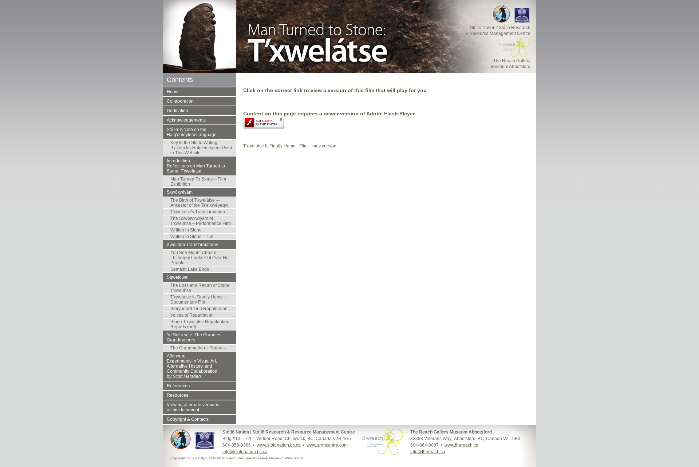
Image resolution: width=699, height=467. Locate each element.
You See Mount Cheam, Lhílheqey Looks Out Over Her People (200, 257)
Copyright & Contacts (188, 419)
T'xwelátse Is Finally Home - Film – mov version (289, 146)
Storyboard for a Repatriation (199, 308)
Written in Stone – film (191, 236)
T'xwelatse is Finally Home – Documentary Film (198, 299)
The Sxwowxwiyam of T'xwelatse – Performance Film (200, 221)
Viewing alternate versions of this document (193, 407)
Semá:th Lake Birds (189, 269)
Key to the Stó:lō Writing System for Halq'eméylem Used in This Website (201, 147)
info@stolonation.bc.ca (245, 451)
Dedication (177, 110)
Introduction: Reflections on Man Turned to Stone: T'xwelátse (196, 166)
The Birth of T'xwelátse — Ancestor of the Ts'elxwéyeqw (199, 203)
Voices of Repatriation (192, 315)
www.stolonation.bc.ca (279, 445)
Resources (177, 395)
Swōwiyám (180, 192)
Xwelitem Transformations (192, 244)
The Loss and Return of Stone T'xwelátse (199, 288)
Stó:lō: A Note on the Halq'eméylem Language (192, 132)
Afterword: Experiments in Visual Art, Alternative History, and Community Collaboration (192, 366)
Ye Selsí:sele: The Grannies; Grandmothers (194, 337)
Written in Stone (186, 230)
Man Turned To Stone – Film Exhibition (198, 182)
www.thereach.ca (461, 445)
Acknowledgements (186, 120)
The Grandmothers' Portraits (198, 348)
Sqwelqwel (178, 277)
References (178, 385)
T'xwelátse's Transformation (197, 211)
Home (173, 91)
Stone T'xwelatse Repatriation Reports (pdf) (199, 324)
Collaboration (180, 101)
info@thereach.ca (427, 451)
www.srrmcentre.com (327, 445)
